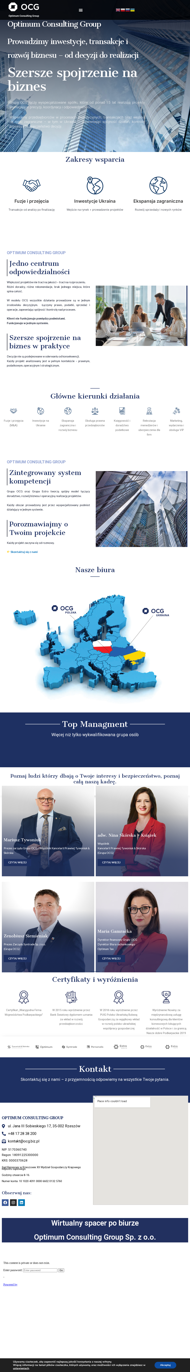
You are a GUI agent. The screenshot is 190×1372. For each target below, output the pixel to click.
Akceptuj (165, 1365)
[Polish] (123, 9)
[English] (118, 9)
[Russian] (127, 9)
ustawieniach (21, 1368)
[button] (81, 10)
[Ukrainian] (132, 9)
